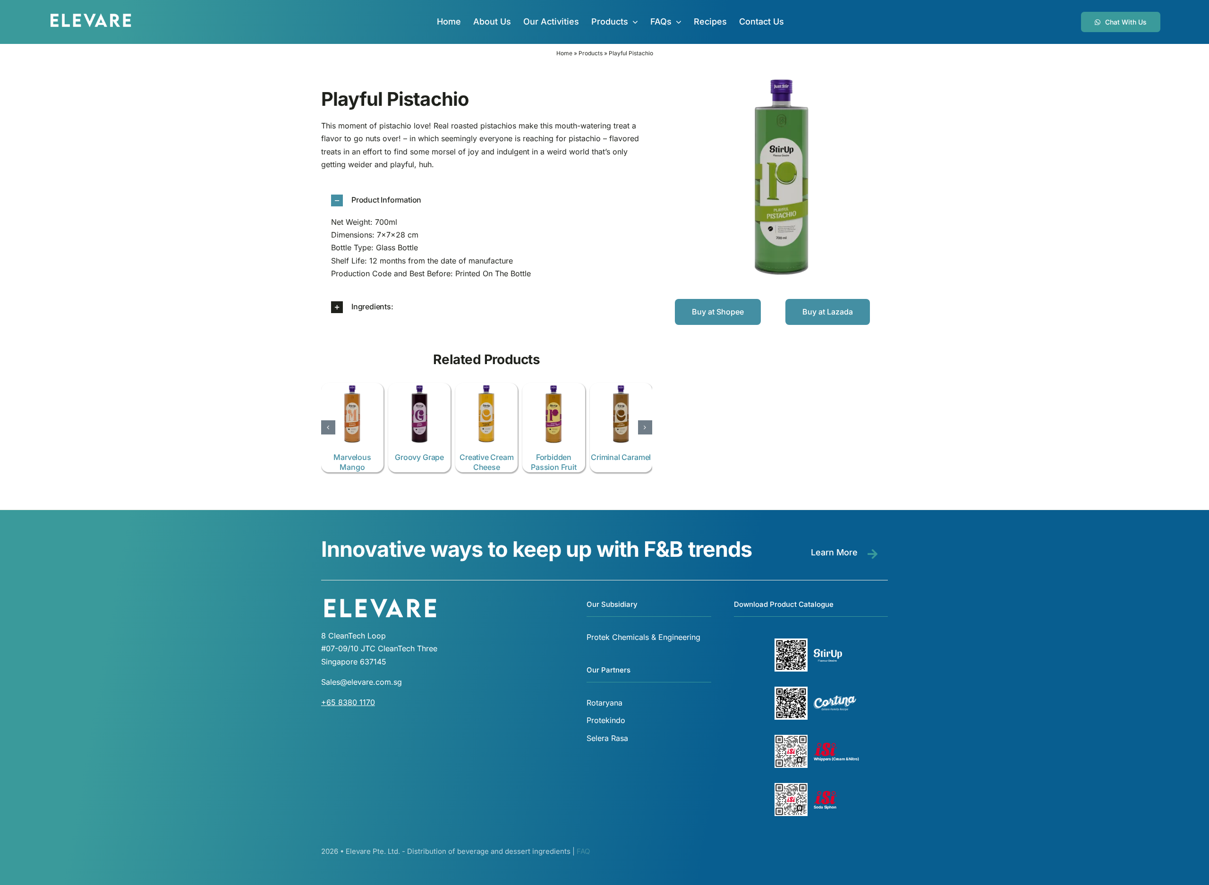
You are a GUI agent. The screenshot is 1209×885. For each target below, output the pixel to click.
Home (564, 53)
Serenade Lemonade (352, 462)
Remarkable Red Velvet (487, 462)
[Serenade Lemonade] (352, 387)
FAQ (583, 851)
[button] (486, 200)
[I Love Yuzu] (419, 387)
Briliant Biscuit (553, 457)
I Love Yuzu (419, 457)
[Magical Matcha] (621, 387)
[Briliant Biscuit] (553, 387)
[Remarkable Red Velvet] (486, 387)
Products (591, 53)
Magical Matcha (620, 457)
